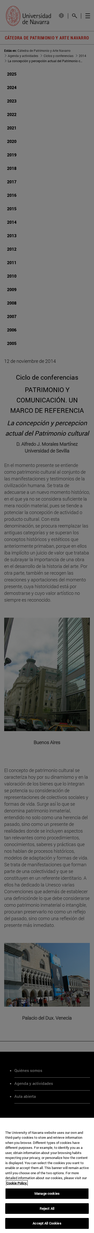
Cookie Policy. (17, 1183)
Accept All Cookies (47, 1223)
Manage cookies (47, 1193)
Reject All (47, 1208)
